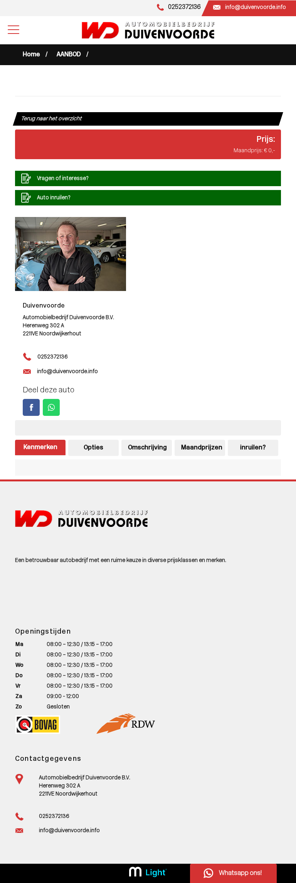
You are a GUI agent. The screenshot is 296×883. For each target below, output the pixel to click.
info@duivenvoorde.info (67, 372)
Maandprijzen (201, 448)
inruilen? (253, 448)
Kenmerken (40, 447)
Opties (93, 448)
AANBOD (69, 55)
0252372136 (52, 357)
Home (31, 55)
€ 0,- (269, 151)
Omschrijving (147, 448)
